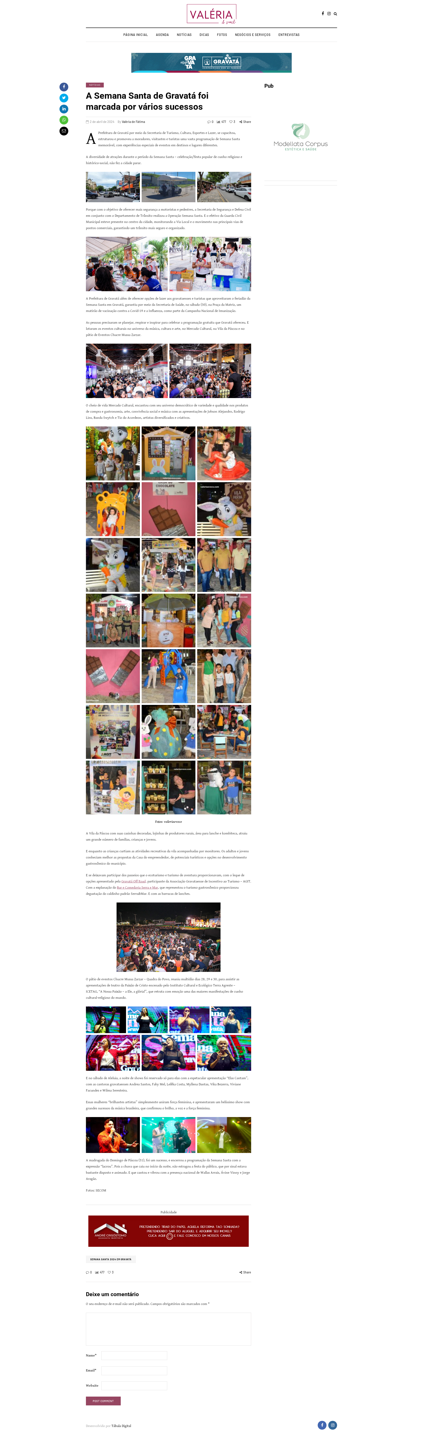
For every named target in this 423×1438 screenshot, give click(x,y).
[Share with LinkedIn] (63, 109)
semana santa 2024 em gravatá (111, 1259)
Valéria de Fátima (133, 122)
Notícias (184, 35)
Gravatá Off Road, (134, 881)
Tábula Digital (121, 1426)
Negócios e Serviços (253, 35)
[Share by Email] (63, 131)
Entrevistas (289, 35)
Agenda (162, 35)
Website (92, 1386)
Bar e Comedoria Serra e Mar (137, 888)
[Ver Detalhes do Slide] (168, 1231)
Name (91, 1355)
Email (91, 1370)
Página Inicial (135, 35)
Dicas (204, 35)
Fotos (222, 35)
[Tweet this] (63, 98)
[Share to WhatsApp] (63, 120)
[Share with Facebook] (63, 87)
